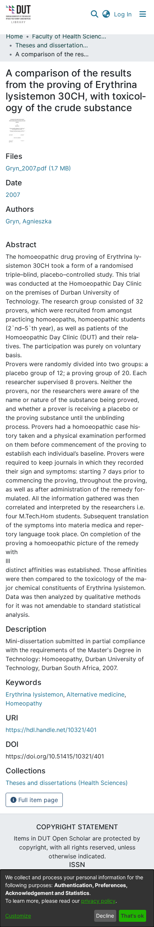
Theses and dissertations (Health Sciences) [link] (52, 45)
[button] (94, 14)
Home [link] (14, 36)
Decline (105, 915)
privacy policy (98, 901)
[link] (38, 168)
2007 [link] (13, 194)
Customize (18, 915)
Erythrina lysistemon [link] (34, 694)
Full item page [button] (37, 800)
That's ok (132, 915)
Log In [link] (123, 14)
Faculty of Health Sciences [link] (69, 36)
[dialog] (77, 898)
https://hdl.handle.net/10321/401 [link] (51, 729)
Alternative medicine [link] (95, 694)
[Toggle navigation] (142, 14)
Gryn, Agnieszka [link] (29, 221)
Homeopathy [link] (24, 703)
